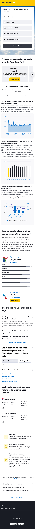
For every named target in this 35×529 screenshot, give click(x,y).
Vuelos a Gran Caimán (8, 376)
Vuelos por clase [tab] (7, 365)
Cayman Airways (15, 257)
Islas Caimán (19, 497)
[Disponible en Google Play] (13, 524)
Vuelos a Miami (6, 374)
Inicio (12, 497)
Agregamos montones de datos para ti (14, 487)
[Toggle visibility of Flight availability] (12, 220)
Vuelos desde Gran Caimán (9, 381)
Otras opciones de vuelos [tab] (10, 361)
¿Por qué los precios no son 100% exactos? (16, 490)
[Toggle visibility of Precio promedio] (23, 220)
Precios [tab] (9, 96)
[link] (14, 79)
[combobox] (7, 17)
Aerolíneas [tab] (26, 96)
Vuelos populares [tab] (25, 361)
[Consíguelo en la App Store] (21, 524)
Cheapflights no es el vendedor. (12, 484)
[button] (17, 22)
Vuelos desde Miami (7, 379)
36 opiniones (13, 262)
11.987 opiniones (15, 297)
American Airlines (15, 292)
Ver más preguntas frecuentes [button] (17, 342)
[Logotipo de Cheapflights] (6, 3)
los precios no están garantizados (10, 478)
